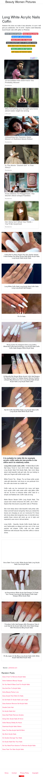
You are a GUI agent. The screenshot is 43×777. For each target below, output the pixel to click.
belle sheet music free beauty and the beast (21, 46)
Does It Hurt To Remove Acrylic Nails (14, 677)
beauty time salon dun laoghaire (22, 40)
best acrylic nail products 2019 (21, 37)
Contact (14, 773)
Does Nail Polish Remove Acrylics (13, 715)
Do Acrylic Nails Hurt (8, 711)
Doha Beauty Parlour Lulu (10, 692)
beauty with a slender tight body (22, 49)
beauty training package (30, 34)
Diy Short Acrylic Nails (9, 734)
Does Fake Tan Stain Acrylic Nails (13, 749)
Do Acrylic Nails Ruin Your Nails (12, 742)
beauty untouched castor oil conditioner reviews (21, 43)
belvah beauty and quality (13, 34)
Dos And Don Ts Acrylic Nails (11, 688)
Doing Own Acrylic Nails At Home (12, 719)
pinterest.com (13, 668)
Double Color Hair (8, 707)
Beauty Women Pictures (20, 2)
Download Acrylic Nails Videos (11, 726)
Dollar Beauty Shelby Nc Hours (12, 723)
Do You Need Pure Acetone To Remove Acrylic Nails (19, 745)
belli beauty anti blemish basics (21, 52)
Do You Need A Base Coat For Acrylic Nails (16, 684)
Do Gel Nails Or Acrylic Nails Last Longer (15, 700)
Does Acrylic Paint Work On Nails (12, 696)
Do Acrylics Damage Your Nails (12, 738)
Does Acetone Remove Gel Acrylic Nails (15, 703)
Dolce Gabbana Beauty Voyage (12, 681)
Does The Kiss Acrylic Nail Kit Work (13, 730)
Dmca (6, 773)
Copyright (35, 773)
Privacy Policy (24, 773)
